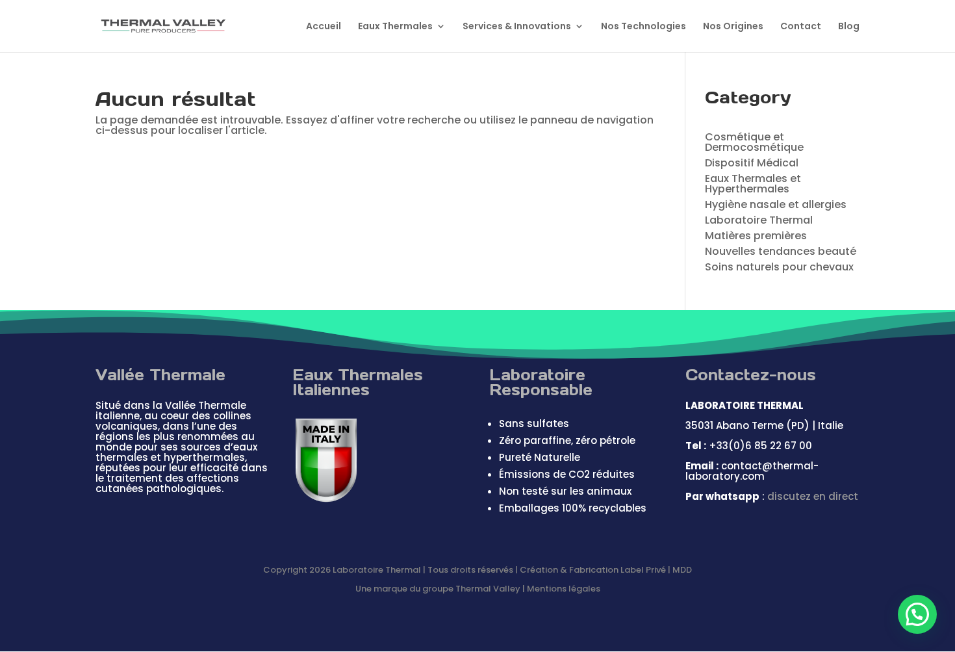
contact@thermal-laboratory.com (752, 471)
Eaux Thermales (395, 27)
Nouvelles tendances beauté (780, 251)
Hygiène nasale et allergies (776, 204)
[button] (917, 614)
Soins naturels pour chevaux (779, 266)
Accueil (323, 27)
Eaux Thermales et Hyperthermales (753, 183)
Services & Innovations (517, 27)
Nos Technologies (643, 27)
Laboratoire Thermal (759, 220)
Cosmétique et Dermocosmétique (754, 142)
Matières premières (756, 235)
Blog (849, 27)
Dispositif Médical (751, 162)
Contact (800, 27)
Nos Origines (733, 27)
